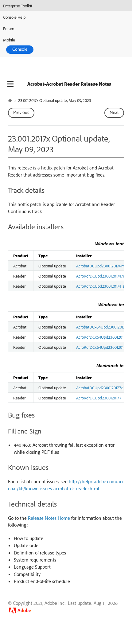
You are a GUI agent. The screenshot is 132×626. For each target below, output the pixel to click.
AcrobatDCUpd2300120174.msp (102, 265)
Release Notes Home (49, 518)
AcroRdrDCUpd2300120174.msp (102, 275)
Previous (21, 113)
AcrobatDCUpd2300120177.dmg (102, 387)
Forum (8, 28)
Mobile (9, 39)
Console (19, 49)
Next (114, 113)
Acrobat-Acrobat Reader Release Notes (69, 84)
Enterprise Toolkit (17, 5)
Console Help (14, 17)
